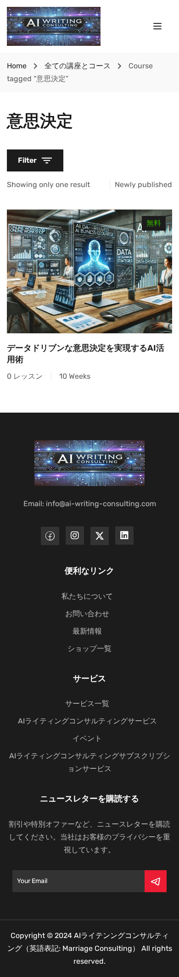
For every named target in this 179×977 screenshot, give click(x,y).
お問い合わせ (87, 613)
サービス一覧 (87, 703)
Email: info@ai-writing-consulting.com (89, 503)
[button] (35, 160)
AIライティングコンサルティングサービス (87, 721)
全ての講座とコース (78, 65)
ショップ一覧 (89, 648)
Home (17, 65)
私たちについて (87, 596)
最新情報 (87, 631)
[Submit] (156, 881)
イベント (87, 738)
